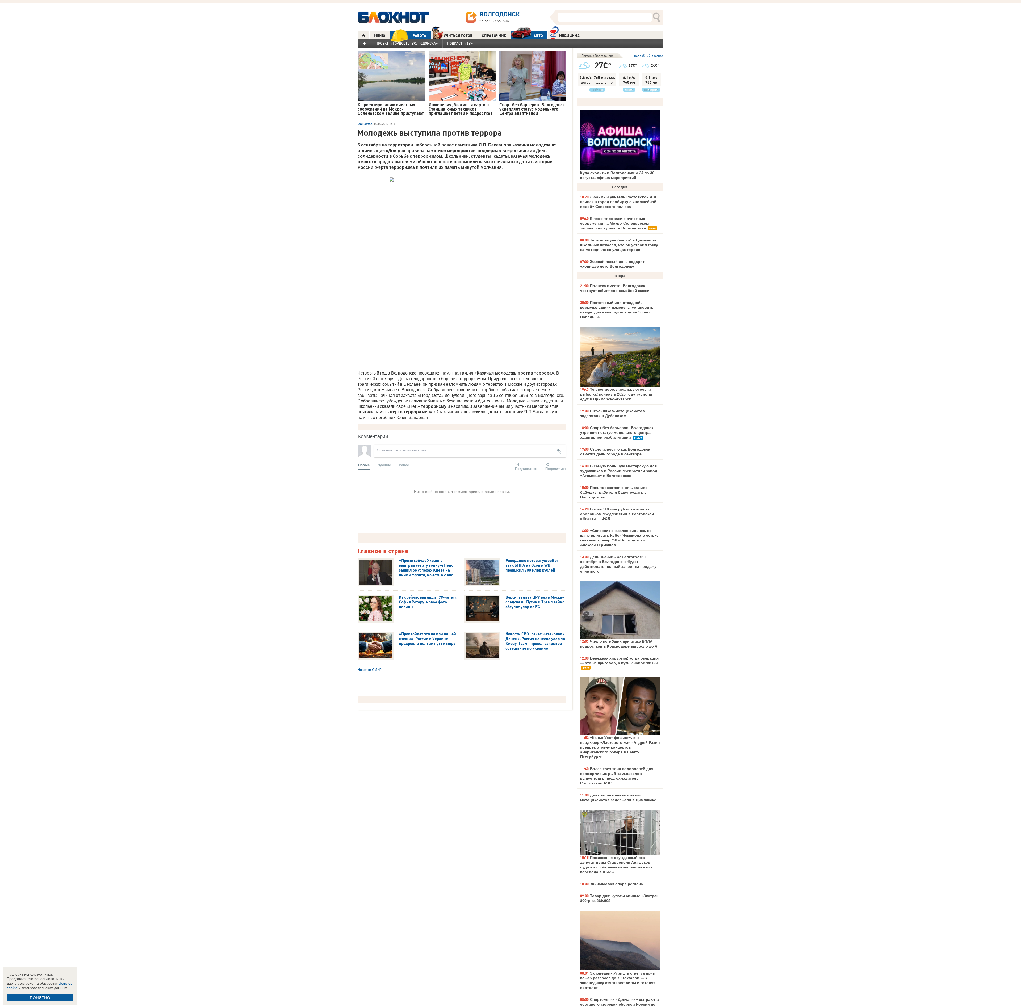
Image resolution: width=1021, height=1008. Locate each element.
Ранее (404, 464)
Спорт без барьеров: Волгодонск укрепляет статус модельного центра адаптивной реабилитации (616, 432)
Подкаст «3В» (460, 43)
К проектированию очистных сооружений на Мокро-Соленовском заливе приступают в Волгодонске (614, 223)
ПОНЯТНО (40, 998)
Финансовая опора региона (616, 884)
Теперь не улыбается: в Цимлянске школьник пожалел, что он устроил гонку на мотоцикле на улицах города (619, 245)
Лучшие (384, 464)
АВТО (538, 35)
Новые (364, 464)
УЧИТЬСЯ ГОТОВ (458, 35)
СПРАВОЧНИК (494, 35)
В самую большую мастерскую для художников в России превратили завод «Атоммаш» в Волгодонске (618, 471)
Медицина (569, 35)
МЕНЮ (379, 35)
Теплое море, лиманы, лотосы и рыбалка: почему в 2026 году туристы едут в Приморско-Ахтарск (616, 394)
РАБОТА (419, 35)
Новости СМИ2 (370, 670)
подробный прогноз (648, 56)
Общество (365, 123)
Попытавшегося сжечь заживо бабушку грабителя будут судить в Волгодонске (614, 492)
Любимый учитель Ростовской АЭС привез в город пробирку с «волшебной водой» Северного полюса (619, 202)
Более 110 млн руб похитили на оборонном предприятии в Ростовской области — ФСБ (617, 514)
